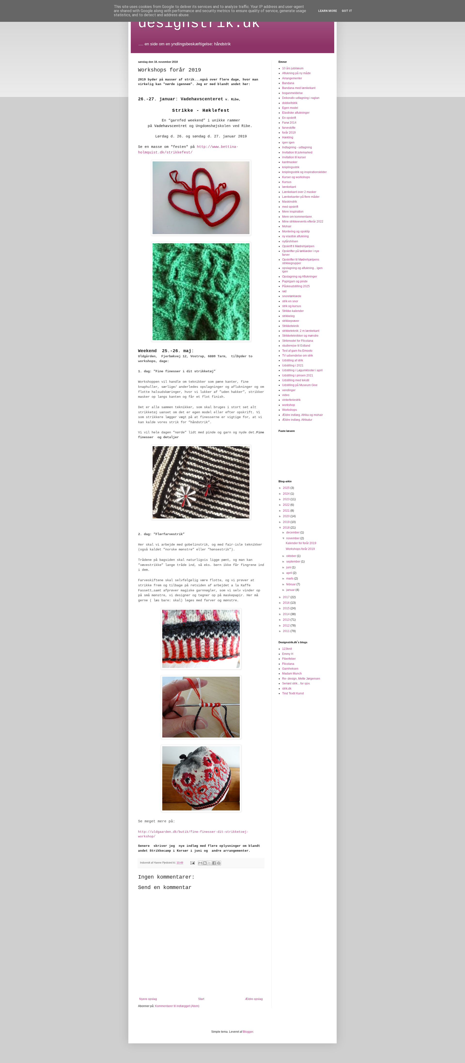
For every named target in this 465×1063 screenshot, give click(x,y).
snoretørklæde (291, 296)
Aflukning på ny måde (296, 73)
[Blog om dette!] (204, 863)
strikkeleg (288, 316)
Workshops (289, 410)
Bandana (288, 83)
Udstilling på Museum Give (300, 385)
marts (290, 578)
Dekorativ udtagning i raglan (300, 98)
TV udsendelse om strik (297, 355)
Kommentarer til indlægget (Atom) (177, 1006)
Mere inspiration (292, 211)
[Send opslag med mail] (192, 862)
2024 (286, 493)
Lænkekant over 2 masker (299, 192)
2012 (286, 625)
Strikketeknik (290, 326)
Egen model (290, 108)
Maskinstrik (289, 201)
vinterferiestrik (291, 400)
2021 (286, 510)
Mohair (286, 226)
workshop (288, 405)
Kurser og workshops (296, 177)
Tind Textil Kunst (293, 693)
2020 (286, 516)
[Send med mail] (200, 863)
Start (201, 999)
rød (284, 291)
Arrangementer (292, 78)
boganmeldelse (292, 93)
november (293, 538)
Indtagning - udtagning (297, 147)
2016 (286, 602)
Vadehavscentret (170, 126)
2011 (286, 631)
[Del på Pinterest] (218, 863)
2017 (286, 597)
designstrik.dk (199, 23)
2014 (286, 614)
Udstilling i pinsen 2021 (297, 375)
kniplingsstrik (290, 167)
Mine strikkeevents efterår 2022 (302, 221)
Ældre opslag (254, 999)
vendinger (288, 390)
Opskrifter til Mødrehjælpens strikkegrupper (300, 261)
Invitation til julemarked (297, 152)
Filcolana (288, 664)
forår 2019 (289, 132)
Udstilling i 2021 (292, 365)
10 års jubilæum (292, 68)
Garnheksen (290, 668)
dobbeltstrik (289, 103)
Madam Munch (292, 673)
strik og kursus (291, 306)
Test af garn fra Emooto (297, 350)
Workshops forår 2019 (300, 549)
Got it (347, 11)
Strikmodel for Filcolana (297, 340)
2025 (286, 488)
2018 (286, 527)
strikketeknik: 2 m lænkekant (300, 331)
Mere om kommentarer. (297, 216)
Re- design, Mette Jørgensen (301, 678)
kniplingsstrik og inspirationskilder (304, 172)
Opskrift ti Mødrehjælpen (298, 246)
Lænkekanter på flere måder (300, 196)
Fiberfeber (289, 658)
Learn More (327, 11)
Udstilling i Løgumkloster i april (302, 370)
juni (289, 567)
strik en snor (290, 301)
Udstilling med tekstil (295, 380)
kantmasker (289, 162)
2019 (286, 522)
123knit (287, 648)
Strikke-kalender (293, 311)
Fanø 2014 (289, 122)
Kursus (286, 182)
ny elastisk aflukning (295, 236)
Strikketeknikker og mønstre (300, 335)
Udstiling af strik (292, 360)
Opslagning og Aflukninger (299, 276)
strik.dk (286, 688)
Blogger (248, 1031)
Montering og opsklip (296, 231)
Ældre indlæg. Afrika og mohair (302, 415)
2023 (286, 499)
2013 (286, 619)
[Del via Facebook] (214, 863)
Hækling (287, 137)
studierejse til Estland (296, 345)
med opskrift (290, 206)
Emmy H (287, 654)
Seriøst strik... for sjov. (296, 683)
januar (290, 590)
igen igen (288, 142)
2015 (286, 608)
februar (291, 584)
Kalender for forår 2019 (301, 543)
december (293, 532)
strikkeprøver (290, 321)
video (285, 395)
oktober (291, 556)
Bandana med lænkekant (298, 88)
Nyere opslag (148, 999)
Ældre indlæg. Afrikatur (297, 419)
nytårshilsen (290, 241)
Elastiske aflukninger (296, 112)
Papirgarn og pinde (295, 281)
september (293, 561)
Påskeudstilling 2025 (296, 286)
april (289, 573)
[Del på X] (209, 863)
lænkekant (289, 187)
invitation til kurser (294, 157)
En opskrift (289, 117)
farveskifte (288, 127)
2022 (286, 505)
